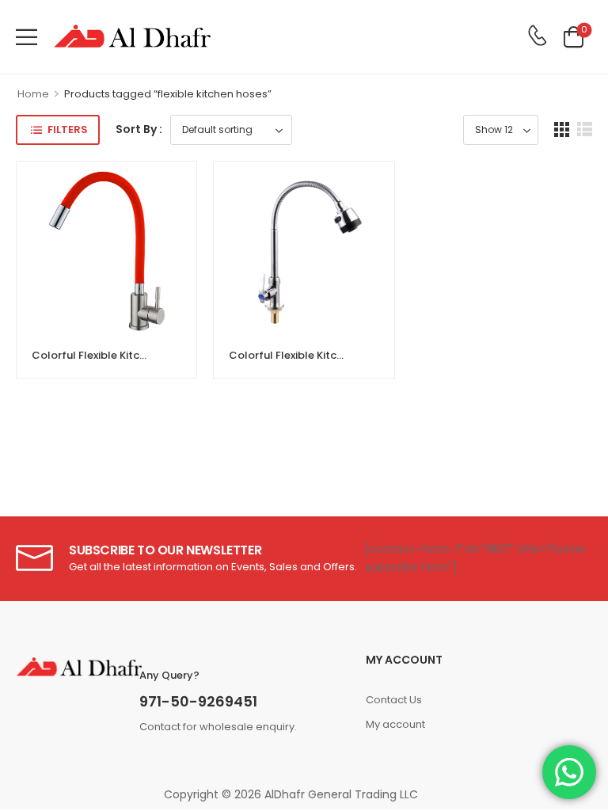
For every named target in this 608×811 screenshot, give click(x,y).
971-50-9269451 (198, 701)
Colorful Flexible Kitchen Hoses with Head (336, 355)
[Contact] (537, 36)
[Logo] (132, 37)
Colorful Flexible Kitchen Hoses (112, 355)
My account (395, 724)
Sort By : (139, 129)
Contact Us (394, 699)
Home (33, 93)
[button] (26, 37)
